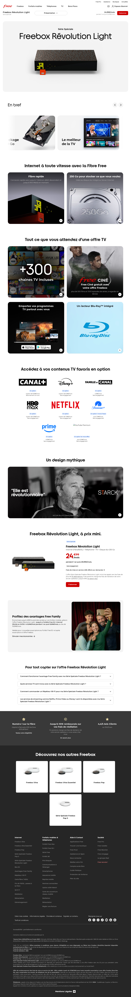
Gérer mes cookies (21, 916)
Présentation (49, 13)
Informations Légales (37, 916)
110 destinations (77, 576)
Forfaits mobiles (35, 6)
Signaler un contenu (70, 916)
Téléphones (51, 6)
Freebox (20, 6)
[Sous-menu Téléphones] (58, 6)
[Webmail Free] (108, 6)
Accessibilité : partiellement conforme (27, 929)
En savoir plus (92, 579)
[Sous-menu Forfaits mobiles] (43, 6)
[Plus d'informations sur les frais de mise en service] (104, 570)
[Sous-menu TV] (65, 6)
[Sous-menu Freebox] (25, 6)
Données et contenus (54, 916)
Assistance (107, 2)
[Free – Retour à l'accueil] (7, 6)
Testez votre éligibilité (24, 733)
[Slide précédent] (115, 104)
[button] (36, 198)
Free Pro (98, 2)
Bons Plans (72, 6)
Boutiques (116, 2)
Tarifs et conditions (21, 920)
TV (62, 6)
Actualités (125, 2)
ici (66, 941)
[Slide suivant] (120, 104)
